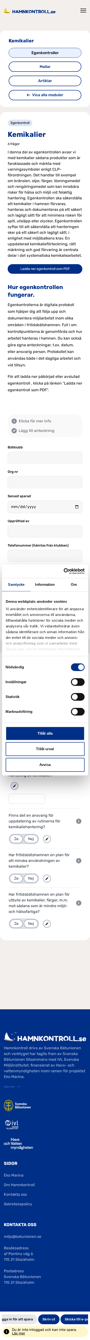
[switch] (77, 682)
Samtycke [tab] (16, 584)
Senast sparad (19, 496)
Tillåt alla (45, 733)
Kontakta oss (15, 1194)
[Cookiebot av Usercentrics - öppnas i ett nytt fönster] (64, 571)
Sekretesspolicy (18, 1204)
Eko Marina (14, 1175)
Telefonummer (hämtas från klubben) (38, 545)
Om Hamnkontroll (19, 1185)
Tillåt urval (45, 749)
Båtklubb (15, 447)
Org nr (13, 472)
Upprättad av (18, 521)
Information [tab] (45, 584)
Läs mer (18, 1333)
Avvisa (45, 765)
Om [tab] (74, 584)
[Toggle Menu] (83, 10)
